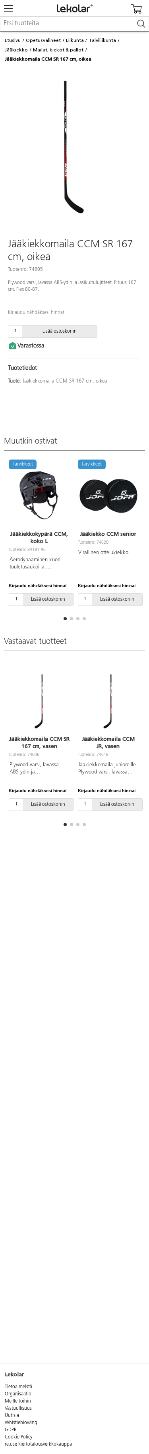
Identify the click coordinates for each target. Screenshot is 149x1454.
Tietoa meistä (18, 1387)
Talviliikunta (102, 40)
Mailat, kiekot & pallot (58, 50)
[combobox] (74, 24)
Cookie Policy (18, 1437)
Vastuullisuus (18, 1408)
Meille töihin (18, 1401)
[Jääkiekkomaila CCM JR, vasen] (108, 701)
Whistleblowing (21, 1422)
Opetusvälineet (43, 40)
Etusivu (13, 40)
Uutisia (12, 1415)
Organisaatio (18, 1394)
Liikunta (75, 40)
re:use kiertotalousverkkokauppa (38, 1444)
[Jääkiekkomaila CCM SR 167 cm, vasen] (39, 701)
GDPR (11, 1430)
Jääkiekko (16, 50)
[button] (65, 618)
